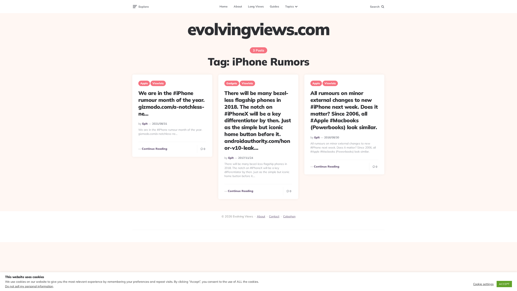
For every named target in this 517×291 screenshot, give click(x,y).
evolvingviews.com (258, 29)
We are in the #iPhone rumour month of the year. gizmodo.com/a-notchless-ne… (171, 103)
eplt (145, 123)
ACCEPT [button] (504, 284)
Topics (289, 6)
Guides (274, 6)
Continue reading (154, 148)
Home (224, 6)
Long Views (256, 6)
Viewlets (158, 83)
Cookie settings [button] (483, 284)
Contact (274, 216)
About (238, 6)
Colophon (289, 216)
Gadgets (231, 83)
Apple (144, 83)
